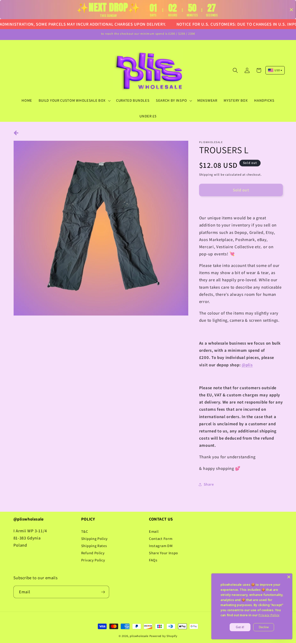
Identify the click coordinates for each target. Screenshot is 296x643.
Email (153, 531)
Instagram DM (161, 545)
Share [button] (209, 484)
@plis (247, 364)
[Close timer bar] (291, 10)
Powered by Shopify (163, 636)
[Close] (289, 577)
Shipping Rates (94, 545)
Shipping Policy (94, 538)
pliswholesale (139, 636)
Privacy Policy (93, 560)
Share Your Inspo (163, 553)
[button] (74, 100)
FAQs (153, 560)
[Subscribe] (103, 592)
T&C (84, 531)
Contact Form (160, 538)
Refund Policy (93, 553)
